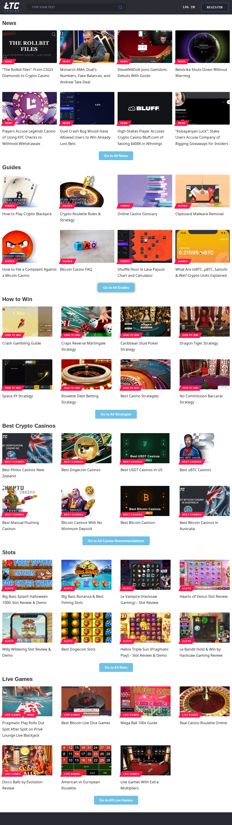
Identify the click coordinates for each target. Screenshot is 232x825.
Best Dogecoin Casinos (81, 469)
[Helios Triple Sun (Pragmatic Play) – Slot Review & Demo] (146, 628)
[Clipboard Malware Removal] (202, 191)
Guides (10, 206)
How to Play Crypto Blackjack (27, 213)
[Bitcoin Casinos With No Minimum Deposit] (86, 501)
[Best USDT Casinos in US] (146, 448)
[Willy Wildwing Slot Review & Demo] (27, 628)
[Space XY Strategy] (27, 374)
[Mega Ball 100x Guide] (146, 701)
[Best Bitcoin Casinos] (146, 501)
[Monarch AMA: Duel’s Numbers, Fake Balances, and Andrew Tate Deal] (87, 46)
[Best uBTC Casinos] (205, 448)
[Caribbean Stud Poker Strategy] (146, 321)
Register (215, 7)
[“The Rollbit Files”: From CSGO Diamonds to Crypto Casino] (29, 46)
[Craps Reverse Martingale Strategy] (86, 321)
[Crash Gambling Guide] (27, 321)
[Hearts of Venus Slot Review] (205, 575)
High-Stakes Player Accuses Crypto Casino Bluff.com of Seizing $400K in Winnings (141, 137)
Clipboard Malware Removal (199, 213)
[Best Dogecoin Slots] (86, 628)
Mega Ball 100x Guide (139, 722)
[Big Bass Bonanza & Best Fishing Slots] (86, 575)
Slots (9, 588)
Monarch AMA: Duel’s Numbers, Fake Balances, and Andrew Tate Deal (85, 75)
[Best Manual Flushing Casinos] (27, 501)
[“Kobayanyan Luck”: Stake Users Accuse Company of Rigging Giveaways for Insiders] (202, 108)
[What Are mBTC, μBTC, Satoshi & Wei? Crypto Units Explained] (202, 246)
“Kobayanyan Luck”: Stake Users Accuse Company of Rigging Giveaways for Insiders (201, 137)
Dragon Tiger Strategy (199, 343)
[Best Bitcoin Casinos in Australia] (205, 501)
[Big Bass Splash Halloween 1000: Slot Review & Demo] (27, 575)
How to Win (13, 335)
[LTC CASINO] (11, 7)
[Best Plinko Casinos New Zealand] (27, 448)
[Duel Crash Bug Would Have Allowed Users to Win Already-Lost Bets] (87, 108)
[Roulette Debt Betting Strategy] (86, 374)
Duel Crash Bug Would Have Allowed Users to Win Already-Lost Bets (85, 137)
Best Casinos (14, 462)
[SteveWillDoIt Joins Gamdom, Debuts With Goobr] (145, 46)
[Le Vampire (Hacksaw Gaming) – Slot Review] (146, 575)
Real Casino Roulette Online (203, 722)
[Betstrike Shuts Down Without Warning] (202, 46)
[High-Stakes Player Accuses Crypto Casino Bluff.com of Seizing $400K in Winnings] (145, 108)
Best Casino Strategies (140, 395)
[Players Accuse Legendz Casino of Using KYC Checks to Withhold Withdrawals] (29, 108)
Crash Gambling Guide (21, 343)
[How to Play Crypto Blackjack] (29, 191)
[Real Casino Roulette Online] (205, 701)
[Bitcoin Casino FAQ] (87, 246)
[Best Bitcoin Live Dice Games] (86, 701)
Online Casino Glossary (137, 213)
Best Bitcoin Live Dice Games (85, 722)
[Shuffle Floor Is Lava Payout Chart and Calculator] (145, 246)
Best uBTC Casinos (195, 469)
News (8, 61)
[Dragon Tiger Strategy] (205, 321)
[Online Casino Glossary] (145, 191)
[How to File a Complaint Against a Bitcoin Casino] (29, 246)
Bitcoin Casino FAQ (76, 269)
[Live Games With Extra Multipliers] (146, 760)
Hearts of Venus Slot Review (204, 596)
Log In (189, 7)
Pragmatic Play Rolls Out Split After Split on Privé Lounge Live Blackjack (23, 729)
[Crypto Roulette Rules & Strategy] (87, 191)
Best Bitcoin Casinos (138, 522)
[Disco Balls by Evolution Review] (27, 760)
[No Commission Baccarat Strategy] (205, 374)
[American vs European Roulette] (86, 760)
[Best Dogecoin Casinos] (86, 448)
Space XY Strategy (17, 395)
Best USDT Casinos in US (141, 469)
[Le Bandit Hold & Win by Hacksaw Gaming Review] (205, 628)
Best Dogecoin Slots (78, 649)
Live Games (13, 715)
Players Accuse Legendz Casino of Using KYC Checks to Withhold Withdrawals (29, 137)
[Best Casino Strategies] (146, 374)
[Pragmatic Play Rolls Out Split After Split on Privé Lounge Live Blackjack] (27, 701)
